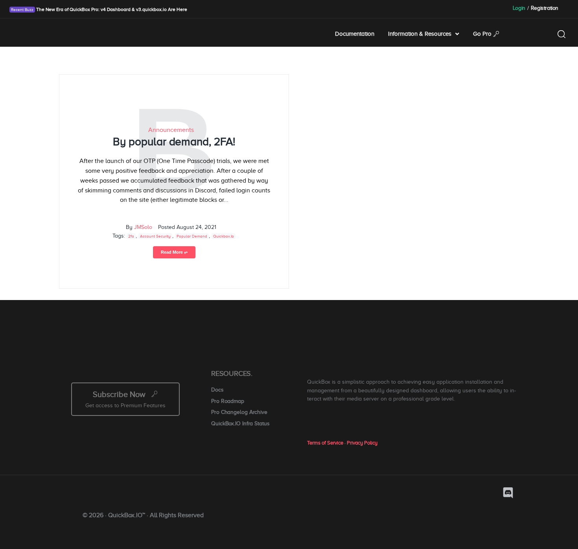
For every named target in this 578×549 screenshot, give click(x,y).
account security (155, 236)
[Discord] (508, 493)
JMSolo (143, 227)
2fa (131, 236)
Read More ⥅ (174, 252)
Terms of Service (325, 443)
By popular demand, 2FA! (174, 141)
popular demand (192, 236)
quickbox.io (223, 236)
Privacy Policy (362, 443)
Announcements (171, 130)
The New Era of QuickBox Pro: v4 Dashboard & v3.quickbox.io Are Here (111, 9)
